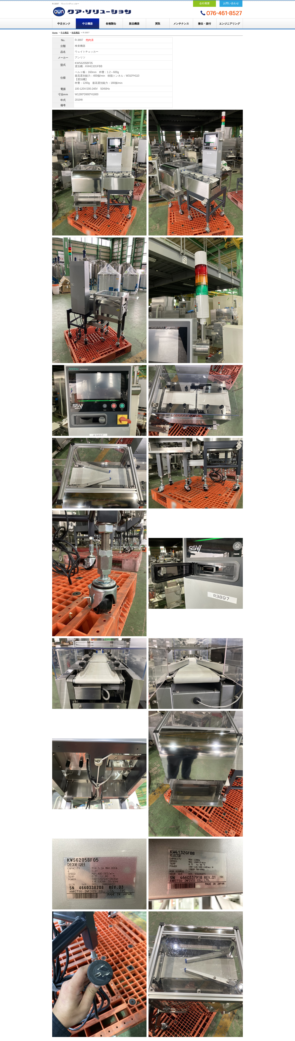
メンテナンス (181, 23)
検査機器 (76, 32)
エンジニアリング (229, 23)
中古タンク (63, 23)
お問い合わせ (231, 3)
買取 (157, 23)
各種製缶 (111, 23)
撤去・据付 (204, 23)
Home (55, 32)
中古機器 (87, 23)
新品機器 (134, 23)
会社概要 (204, 3)
